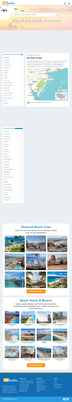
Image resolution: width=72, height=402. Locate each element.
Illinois (13, 149)
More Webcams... (36, 291)
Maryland (13, 80)
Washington (13, 197)
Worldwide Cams (24, 391)
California (13, 62)
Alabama (13, 60)
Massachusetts (13, 83)
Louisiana (13, 151)
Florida (13, 70)
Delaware (13, 67)
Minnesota (13, 164)
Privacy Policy (57, 388)
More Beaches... (36, 365)
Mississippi (13, 167)
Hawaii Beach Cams (24, 386)
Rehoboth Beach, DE (42, 389)
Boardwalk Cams (24, 389)
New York (13, 90)
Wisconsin (13, 200)
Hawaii (13, 75)
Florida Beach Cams (24, 384)
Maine (13, 78)
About (55, 381)
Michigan (13, 162)
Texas (13, 100)
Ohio (13, 179)
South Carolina (13, 98)
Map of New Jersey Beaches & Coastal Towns (40, 102)
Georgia (13, 72)
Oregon (13, 182)
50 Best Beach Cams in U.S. (26, 381)
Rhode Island (13, 95)
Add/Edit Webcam (58, 384)
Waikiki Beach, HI (41, 381)
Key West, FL (40, 384)
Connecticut (13, 65)
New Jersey (13, 88)
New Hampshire (13, 85)
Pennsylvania (13, 184)
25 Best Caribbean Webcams (26, 382)
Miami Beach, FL (40, 382)
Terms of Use (57, 386)
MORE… (38, 391)
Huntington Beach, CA (42, 386)
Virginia (13, 103)
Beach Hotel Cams (24, 388)
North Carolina (13, 93)
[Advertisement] (36, 41)
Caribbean (13, 57)
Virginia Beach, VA (41, 388)
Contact (56, 382)
